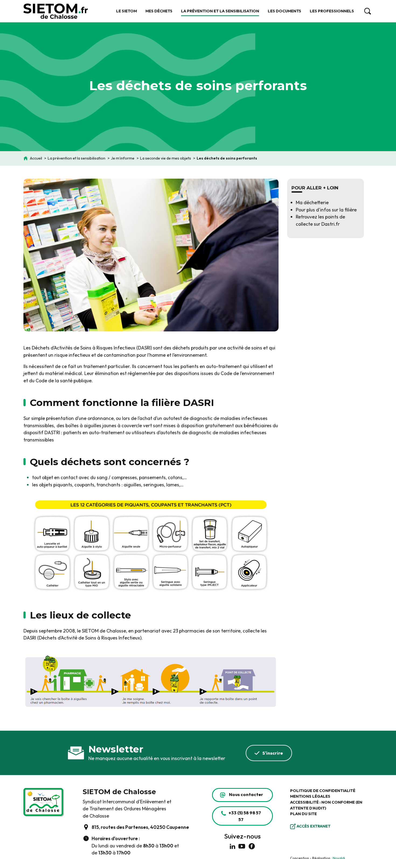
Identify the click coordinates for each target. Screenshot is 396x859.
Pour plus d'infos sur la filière (326, 209)
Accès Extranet (314, 826)
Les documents (284, 11)
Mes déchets (158, 11)
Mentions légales (310, 796)
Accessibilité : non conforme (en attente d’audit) (326, 805)
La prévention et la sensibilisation (220, 11)
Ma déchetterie (312, 202)
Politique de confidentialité (322, 790)
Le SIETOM (126, 11)
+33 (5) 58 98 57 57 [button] (244, 816)
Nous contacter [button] (246, 794)
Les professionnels (332, 11)
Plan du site (303, 813)
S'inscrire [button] (272, 753)
